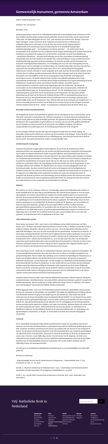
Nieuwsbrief (94, 416)
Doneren (36, 426)
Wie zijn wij (37, 416)
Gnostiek (65, 424)
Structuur (37, 420)
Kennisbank (37, 424)
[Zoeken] (101, 401)
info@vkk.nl (94, 418)
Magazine (79, 418)
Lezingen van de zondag (55, 422)
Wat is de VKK (38, 418)
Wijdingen (51, 420)
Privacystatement (96, 424)
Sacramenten (52, 418)
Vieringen (51, 416)
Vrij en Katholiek (39, 422)
